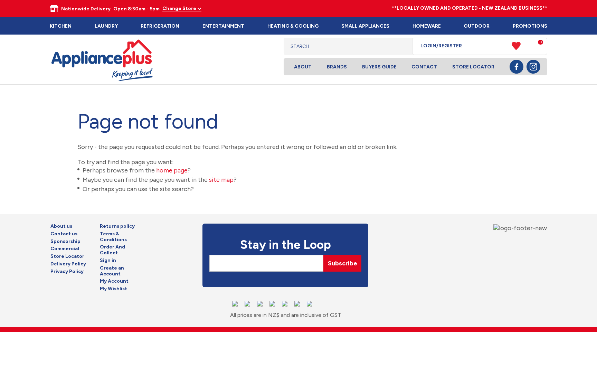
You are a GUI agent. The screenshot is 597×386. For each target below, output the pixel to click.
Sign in (108, 260)
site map (221, 179)
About (303, 67)
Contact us (63, 234)
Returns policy (117, 226)
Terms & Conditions (113, 237)
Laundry (106, 26)
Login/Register (441, 46)
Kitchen (61, 26)
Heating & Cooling (293, 26)
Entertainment (223, 26)
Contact (424, 67)
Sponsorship (65, 241)
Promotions (530, 26)
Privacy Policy (67, 271)
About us (61, 226)
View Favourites (519, 46)
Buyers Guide (379, 67)
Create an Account (112, 271)
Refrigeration (160, 26)
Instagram (533, 67)
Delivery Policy (68, 264)
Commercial (64, 249)
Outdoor (477, 26)
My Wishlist (113, 289)
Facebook (516, 67)
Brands (337, 67)
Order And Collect (112, 250)
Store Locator (473, 67)
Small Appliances (365, 26)
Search (401, 46)
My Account (114, 281)
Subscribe (342, 263)
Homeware (427, 26)
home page (172, 170)
